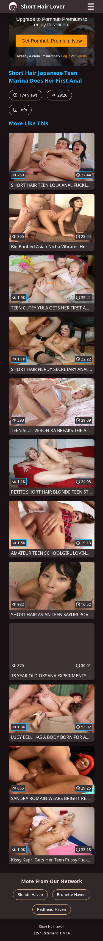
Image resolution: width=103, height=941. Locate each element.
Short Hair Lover (43, 6)
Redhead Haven (51, 909)
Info (22, 109)
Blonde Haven (30, 894)
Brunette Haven (71, 894)
